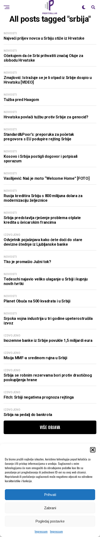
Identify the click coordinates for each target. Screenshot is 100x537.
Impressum (41, 531)
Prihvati (50, 495)
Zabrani (50, 508)
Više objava (50, 427)
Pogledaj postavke (50, 521)
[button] (92, 449)
